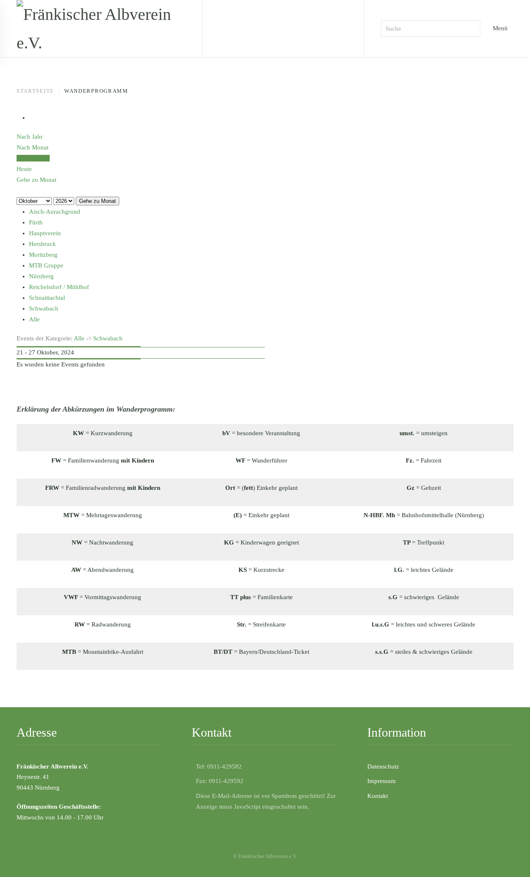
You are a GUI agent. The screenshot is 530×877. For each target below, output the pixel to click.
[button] (511, 858)
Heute (24, 169)
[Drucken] (31, 117)
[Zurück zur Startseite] (101, 28)
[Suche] (19, 190)
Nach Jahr (30, 136)
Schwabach (108, 338)
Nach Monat (32, 147)
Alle (79, 338)
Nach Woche (33, 158)
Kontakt (377, 796)
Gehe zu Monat (97, 201)
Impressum (381, 781)
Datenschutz (383, 766)
